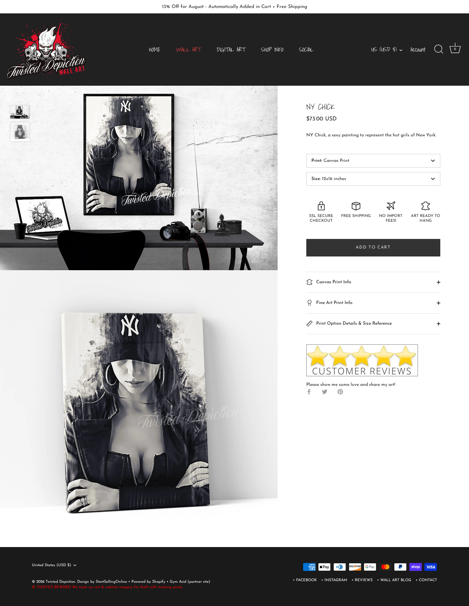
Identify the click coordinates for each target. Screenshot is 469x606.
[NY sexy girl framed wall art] (20, 112)
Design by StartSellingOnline (102, 582)
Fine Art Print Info (334, 302)
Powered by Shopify (149, 582)
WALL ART (188, 49)
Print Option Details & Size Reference (353, 323)
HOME (154, 49)
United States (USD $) (51, 565)
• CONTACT (426, 580)
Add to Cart (373, 247)
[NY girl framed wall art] (20, 132)
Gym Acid (178, 582)
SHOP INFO (272, 49)
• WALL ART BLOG (394, 580)
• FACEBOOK (305, 580)
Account (418, 49)
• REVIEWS (362, 580)
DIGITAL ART (231, 49)
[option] (20, 113)
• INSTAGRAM (334, 580)
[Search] (439, 49)
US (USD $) (384, 49)
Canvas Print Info (333, 281)
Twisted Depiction (60, 582)
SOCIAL (306, 49)
